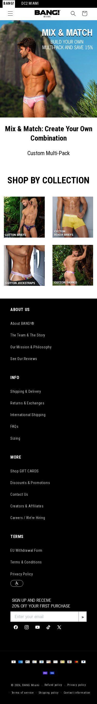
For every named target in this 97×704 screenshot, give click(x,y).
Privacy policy (76, 685)
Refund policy (53, 685)
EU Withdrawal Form (26, 550)
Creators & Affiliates (27, 506)
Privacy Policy (21, 574)
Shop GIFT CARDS (24, 471)
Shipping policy (49, 692)
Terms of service (23, 692)
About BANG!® (22, 323)
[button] (10, 13)
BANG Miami (31, 685)
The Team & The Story (27, 335)
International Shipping (28, 415)
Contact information (77, 692)
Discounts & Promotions (30, 483)
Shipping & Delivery (25, 391)
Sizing (15, 438)
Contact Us (19, 494)
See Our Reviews (23, 359)
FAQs (14, 426)
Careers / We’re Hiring (27, 518)
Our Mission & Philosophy (30, 347)
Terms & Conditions (26, 562)
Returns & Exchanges (27, 403)
